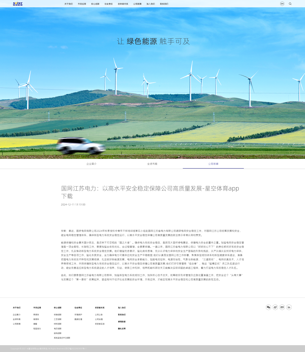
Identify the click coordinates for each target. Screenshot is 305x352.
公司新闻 (137, 3)
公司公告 (99, 314)
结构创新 (57, 333)
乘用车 (36, 314)
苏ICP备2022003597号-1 (76, 348)
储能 (35, 323)
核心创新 (95, 3)
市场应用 (82, 3)
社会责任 (109, 3)
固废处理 (78, 319)
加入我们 (151, 3)
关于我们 (68, 3)
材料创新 (57, 323)
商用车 (36, 319)
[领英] (289, 309)
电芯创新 (57, 328)
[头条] (282, 309)
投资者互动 (100, 323)
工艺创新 (57, 319)
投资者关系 (123, 3)
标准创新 (57, 314)
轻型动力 (37, 328)
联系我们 (164, 3)
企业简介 (91, 164)
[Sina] (275, 309)
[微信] (268, 309)
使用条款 (122, 321)
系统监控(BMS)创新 (62, 337)
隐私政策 (122, 328)
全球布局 (152, 164)
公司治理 (99, 319)
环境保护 (78, 314)
